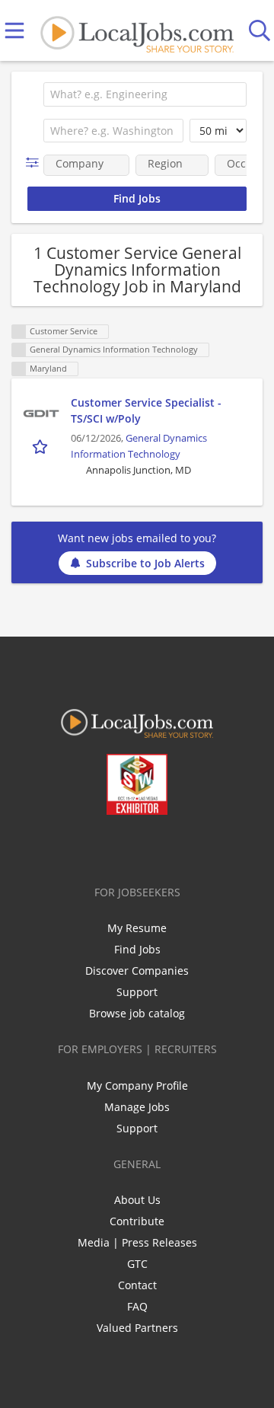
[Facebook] (77, 846)
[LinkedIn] (127, 846)
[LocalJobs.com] (137, 31)
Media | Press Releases (137, 1242)
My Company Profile (137, 1085)
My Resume (137, 928)
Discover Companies (137, 970)
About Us (137, 1199)
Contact (137, 1285)
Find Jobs (137, 949)
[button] (35, 163)
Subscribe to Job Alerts (145, 563)
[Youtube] (153, 846)
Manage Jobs (137, 1107)
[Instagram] (178, 846)
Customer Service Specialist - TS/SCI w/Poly (146, 410)
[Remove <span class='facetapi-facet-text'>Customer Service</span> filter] (19, 331)
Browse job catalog (137, 1013)
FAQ (137, 1306)
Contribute (137, 1221)
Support (137, 992)
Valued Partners (137, 1327)
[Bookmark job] (41, 446)
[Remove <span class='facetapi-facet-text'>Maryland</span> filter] (19, 368)
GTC (137, 1263)
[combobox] (145, 94)
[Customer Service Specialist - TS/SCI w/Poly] (41, 413)
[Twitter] (102, 846)
